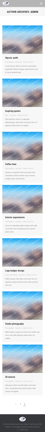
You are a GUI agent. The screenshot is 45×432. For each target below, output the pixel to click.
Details (28, 39)
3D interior (10, 377)
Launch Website (16, 39)
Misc (6, 115)
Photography (9, 62)
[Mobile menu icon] (41, 3)
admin (34, 11)
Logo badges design (14, 270)
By (18, 62)
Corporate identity (11, 275)
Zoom (22, 39)
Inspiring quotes (13, 111)
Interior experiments (15, 217)
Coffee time (10, 164)
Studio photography (14, 323)
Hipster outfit (11, 57)
